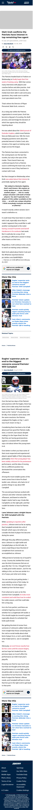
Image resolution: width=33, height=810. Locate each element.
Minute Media (12, 795)
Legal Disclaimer (7, 784)
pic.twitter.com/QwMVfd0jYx (12, 257)
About (3, 768)
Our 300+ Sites (21, 771)
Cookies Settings (22, 790)
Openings (19, 768)
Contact (4, 771)
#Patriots (8, 255)
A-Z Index (4, 790)
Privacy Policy (21, 778)
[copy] (13, 47)
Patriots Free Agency (25, 337)
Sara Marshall (8, 43)
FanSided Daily (21, 774)
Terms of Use (6, 781)
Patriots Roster (14, 337)
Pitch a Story (6, 778)
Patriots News (5, 337)
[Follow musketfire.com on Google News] (28, 268)
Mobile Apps (6, 774)
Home (3, 345)
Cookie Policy (21, 781)
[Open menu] (3, 3)
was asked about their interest (17, 179)
